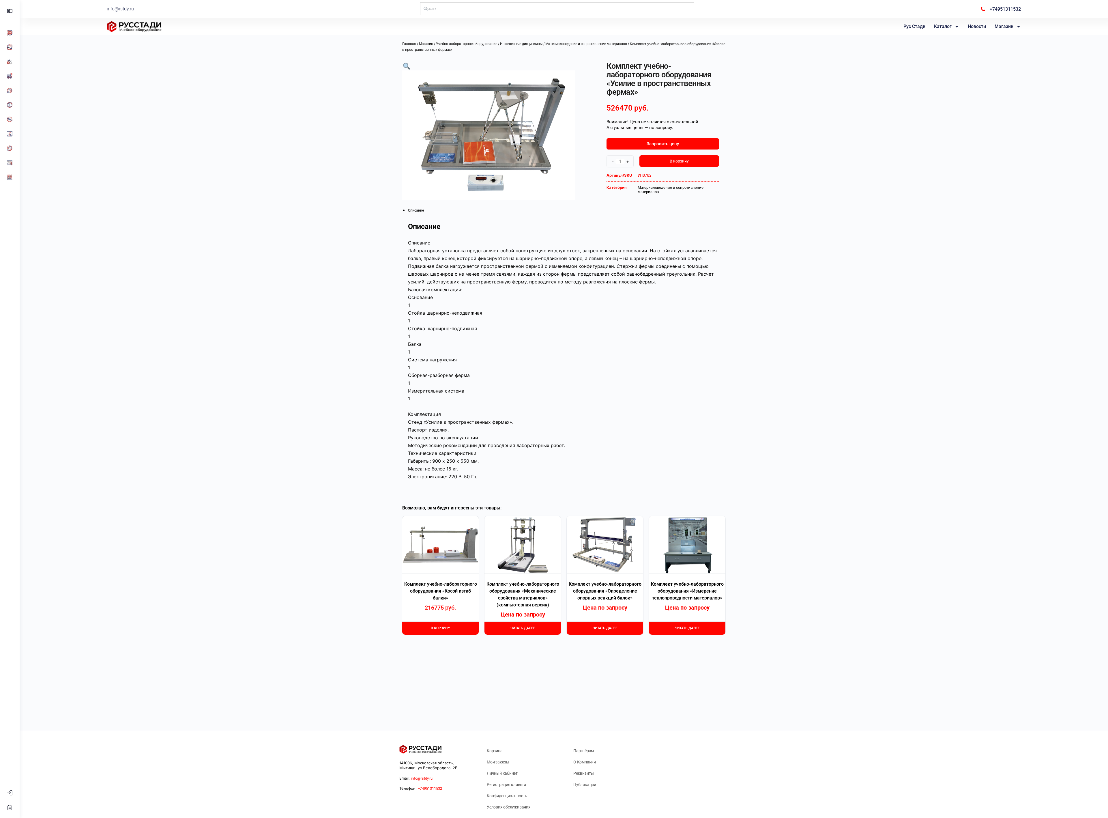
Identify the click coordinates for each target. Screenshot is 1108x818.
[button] (406, 65)
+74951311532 (430, 788)
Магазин (1004, 26)
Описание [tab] (416, 210)
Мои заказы (498, 762)
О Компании (584, 762)
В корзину (679, 161)
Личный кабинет (502, 773)
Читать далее (522, 628)
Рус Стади (914, 26)
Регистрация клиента (506, 784)
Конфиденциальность (507, 795)
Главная (409, 44)
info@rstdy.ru (120, 9)
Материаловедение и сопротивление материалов (586, 44)
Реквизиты (583, 773)
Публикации (584, 784)
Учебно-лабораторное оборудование (466, 44)
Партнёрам (583, 750)
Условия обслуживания (509, 807)
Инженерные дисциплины (521, 44)
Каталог (943, 26)
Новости (977, 26)
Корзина (495, 750)
